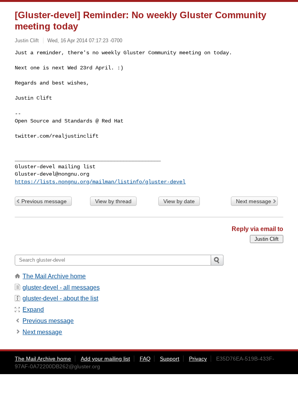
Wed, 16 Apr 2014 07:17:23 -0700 (84, 40)
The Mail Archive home (54, 276)
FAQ (145, 359)
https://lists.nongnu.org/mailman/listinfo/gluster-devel (100, 182)
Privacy (198, 359)
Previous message (44, 201)
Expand (33, 309)
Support (169, 359)
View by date (179, 201)
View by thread (113, 201)
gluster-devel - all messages (61, 287)
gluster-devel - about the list (60, 298)
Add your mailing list (105, 359)
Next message (253, 201)
